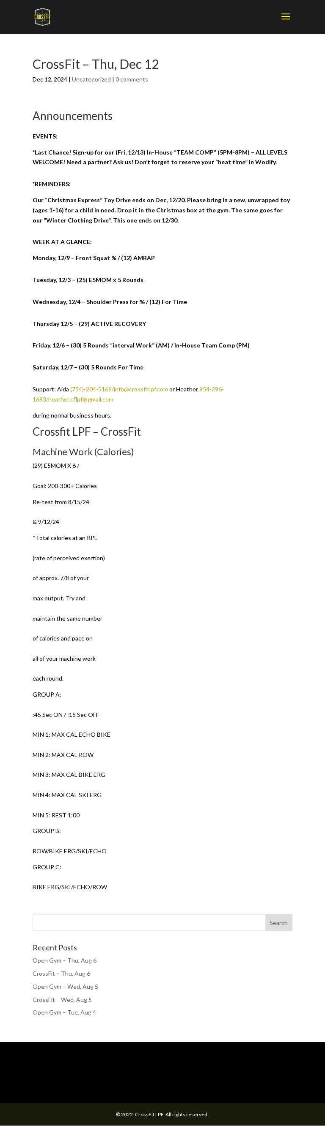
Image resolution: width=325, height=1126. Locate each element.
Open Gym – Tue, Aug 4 (64, 1012)
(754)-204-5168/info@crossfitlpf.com (119, 389)
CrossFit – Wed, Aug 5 (62, 999)
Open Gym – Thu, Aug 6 (64, 960)
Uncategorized (91, 79)
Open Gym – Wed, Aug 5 (65, 986)
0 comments (132, 79)
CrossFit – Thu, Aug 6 (61, 973)
